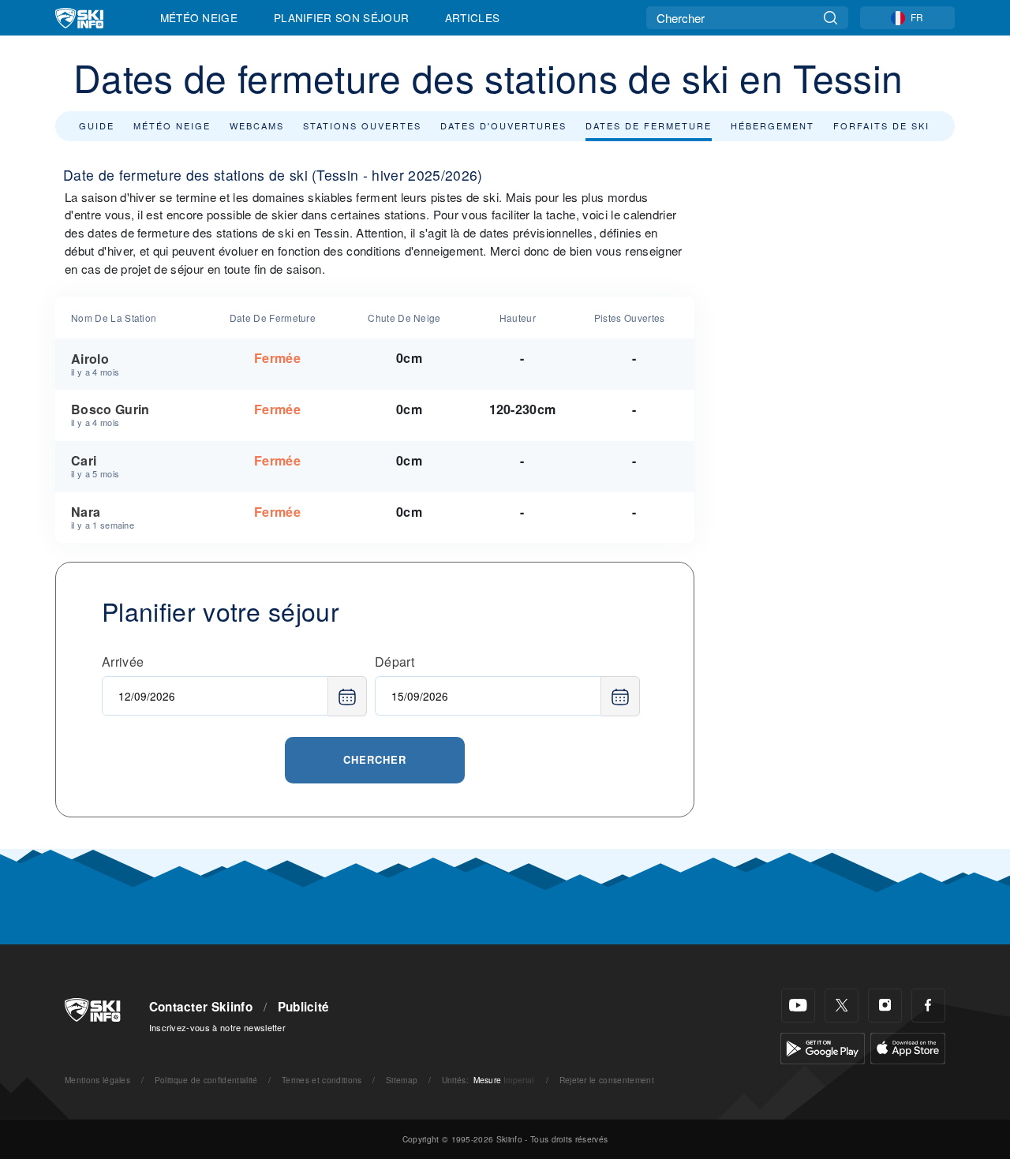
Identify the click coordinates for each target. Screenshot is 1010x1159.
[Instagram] (885, 1006)
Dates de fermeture (648, 125)
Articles (472, 17)
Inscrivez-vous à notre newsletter (217, 1027)
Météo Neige (199, 17)
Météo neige (172, 125)
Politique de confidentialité (206, 1080)
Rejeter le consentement (606, 1080)
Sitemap (401, 1080)
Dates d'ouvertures (503, 125)
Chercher (374, 759)
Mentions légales (97, 1080)
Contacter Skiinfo (200, 1006)
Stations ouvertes (362, 125)
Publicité (304, 1006)
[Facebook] (928, 1006)
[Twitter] (841, 1006)
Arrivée (123, 661)
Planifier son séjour (341, 17)
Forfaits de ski (881, 125)
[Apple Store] (907, 1046)
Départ (394, 661)
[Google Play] (822, 1046)
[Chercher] (830, 17)
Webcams (257, 125)
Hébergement (772, 125)
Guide (96, 125)
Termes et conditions (321, 1080)
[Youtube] (798, 1006)
